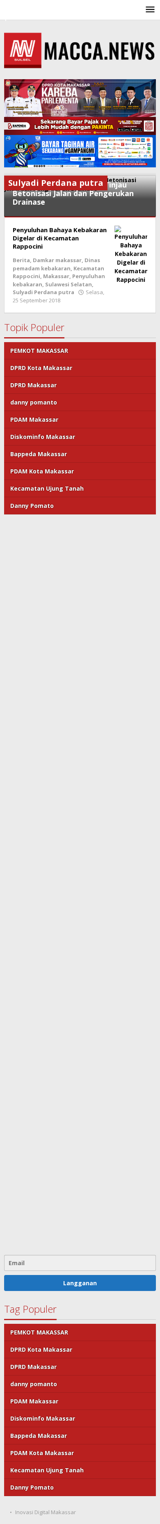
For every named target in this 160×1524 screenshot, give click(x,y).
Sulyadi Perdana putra (43, 292)
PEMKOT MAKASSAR (39, 350)
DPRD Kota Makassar (41, 368)
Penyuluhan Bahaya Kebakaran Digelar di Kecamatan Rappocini (60, 238)
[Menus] (150, 10)
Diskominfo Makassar (42, 437)
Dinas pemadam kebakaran (56, 264)
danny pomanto (33, 402)
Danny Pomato (32, 506)
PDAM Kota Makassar (42, 471)
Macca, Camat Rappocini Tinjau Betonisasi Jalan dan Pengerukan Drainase (73, 193)
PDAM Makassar (34, 419)
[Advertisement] (80, 883)
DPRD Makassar (33, 385)
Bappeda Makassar (38, 454)
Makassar (56, 276)
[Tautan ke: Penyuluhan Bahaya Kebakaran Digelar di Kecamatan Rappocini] (130, 254)
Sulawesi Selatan (68, 284)
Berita (21, 260)
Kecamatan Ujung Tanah (47, 488)
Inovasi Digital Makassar (45, 1512)
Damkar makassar (57, 260)
